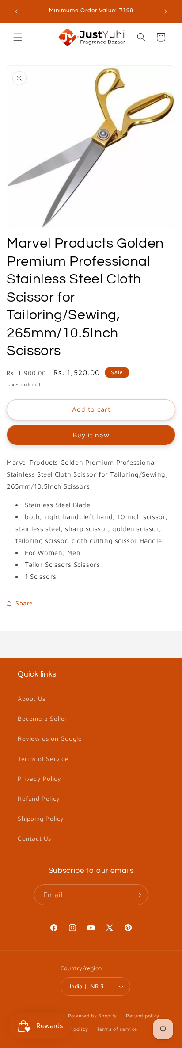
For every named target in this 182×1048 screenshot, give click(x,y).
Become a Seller (42, 718)
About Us (32, 698)
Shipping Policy (41, 818)
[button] (17, 37)
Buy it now (91, 435)
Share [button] (24, 603)
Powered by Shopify (93, 1015)
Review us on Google (50, 738)
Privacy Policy (39, 778)
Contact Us (34, 838)
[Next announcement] (165, 11)
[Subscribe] (138, 894)
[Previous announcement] (16, 11)
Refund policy (142, 1015)
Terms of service (117, 1029)
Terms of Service (43, 758)
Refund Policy (39, 798)
